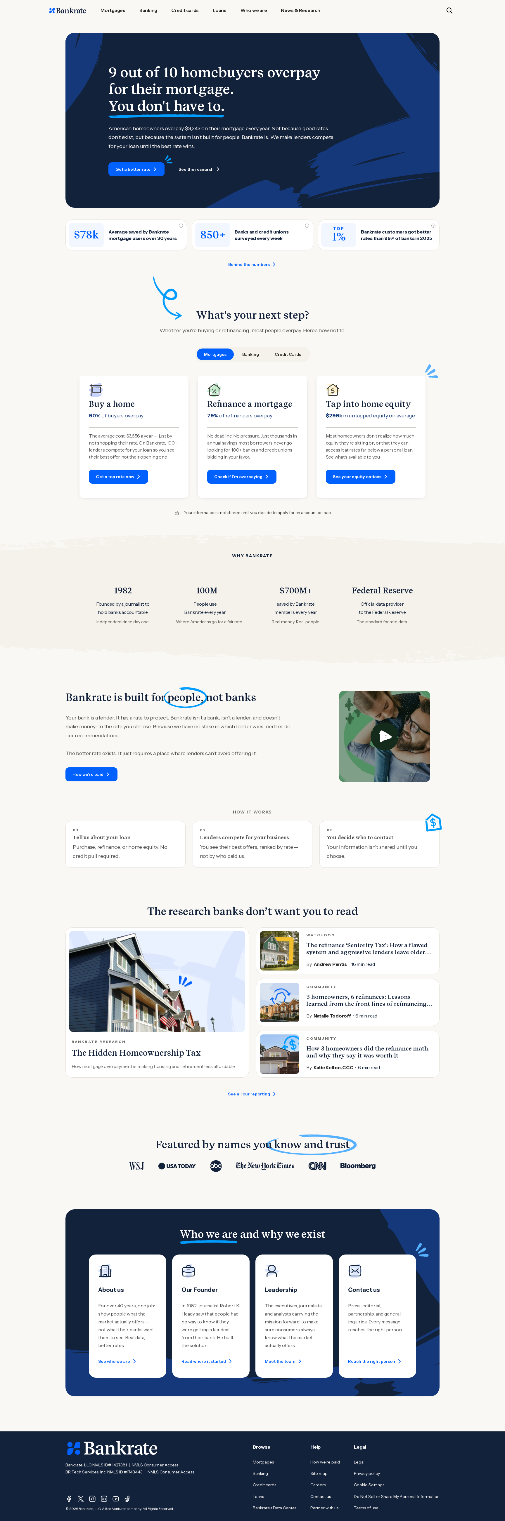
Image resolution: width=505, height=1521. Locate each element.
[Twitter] (80, 1498)
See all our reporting (249, 1094)
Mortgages (263, 1462)
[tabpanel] (252, 437)
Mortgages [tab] (215, 354)
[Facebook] (68, 1498)
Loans (258, 1496)
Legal (359, 1462)
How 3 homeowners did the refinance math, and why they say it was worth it (368, 1052)
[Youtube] (115, 1498)
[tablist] (252, 354)
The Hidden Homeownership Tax (136, 1053)
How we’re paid (87, 774)
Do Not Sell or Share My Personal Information (397, 1496)
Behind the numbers (249, 264)
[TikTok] (127, 1498)
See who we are (114, 1361)
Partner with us (324, 1507)
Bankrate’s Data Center (274, 1507)
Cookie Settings (369, 1484)
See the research (196, 169)
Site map (319, 1473)
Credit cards (264, 1484)
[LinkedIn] (104, 1498)
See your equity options (357, 476)
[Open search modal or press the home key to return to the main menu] (449, 10)
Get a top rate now (115, 476)
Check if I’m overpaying (238, 476)
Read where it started (203, 1361)
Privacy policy (367, 1473)
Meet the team (280, 1361)
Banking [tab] (250, 354)
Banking (260, 1473)
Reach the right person (371, 1361)
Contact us (320, 1496)
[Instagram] (92, 1498)
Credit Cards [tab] (288, 354)
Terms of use (366, 1507)
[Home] (68, 10)
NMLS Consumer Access (155, 1465)
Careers (318, 1484)
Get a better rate (133, 169)
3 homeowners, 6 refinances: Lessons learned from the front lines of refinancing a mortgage (368, 1003)
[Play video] (385, 736)
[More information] (181, 225)
